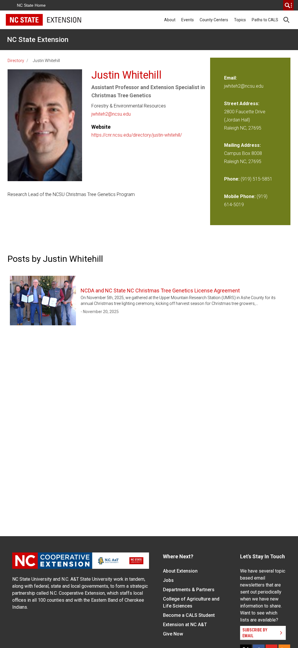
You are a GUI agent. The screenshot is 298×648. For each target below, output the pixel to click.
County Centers (214, 19)
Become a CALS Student (189, 615)
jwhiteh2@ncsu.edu (111, 114)
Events (187, 19)
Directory (16, 60)
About (169, 19)
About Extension (180, 571)
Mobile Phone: (240, 196)
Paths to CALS (265, 19)
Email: (230, 78)
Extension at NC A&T (185, 624)
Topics (240, 19)
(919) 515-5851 (256, 179)
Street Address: (241, 103)
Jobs (168, 580)
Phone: (232, 179)
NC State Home (31, 5)
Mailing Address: (242, 145)
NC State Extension (37, 40)
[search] (288, 5)
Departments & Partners (188, 589)
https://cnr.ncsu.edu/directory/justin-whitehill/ (136, 135)
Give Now (173, 634)
